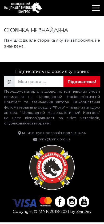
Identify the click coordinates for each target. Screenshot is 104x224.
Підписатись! (81, 81)
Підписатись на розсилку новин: (52, 71)
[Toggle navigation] (96, 8)
